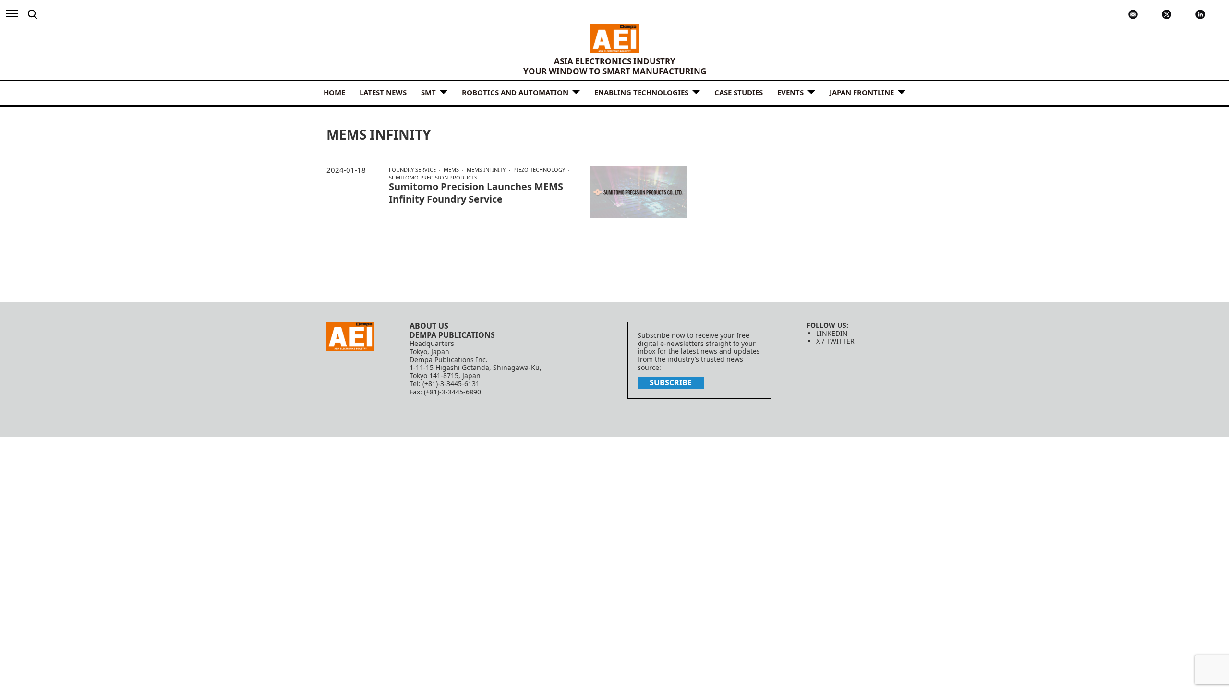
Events (790, 92)
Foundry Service (412, 170)
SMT (428, 92)
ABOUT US (429, 326)
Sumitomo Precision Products (433, 177)
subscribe (671, 382)
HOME (334, 92)
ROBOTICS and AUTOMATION (515, 92)
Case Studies (738, 92)
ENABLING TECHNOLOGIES (641, 92)
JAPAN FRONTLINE (862, 92)
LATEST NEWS (383, 92)
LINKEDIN (832, 333)
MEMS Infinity (486, 170)
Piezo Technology (539, 170)
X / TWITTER (835, 341)
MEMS (451, 170)
